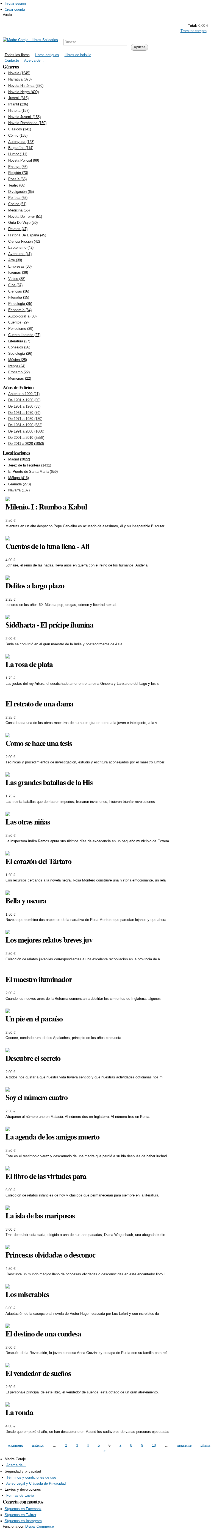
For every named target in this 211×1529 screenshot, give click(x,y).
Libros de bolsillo (78, 55)
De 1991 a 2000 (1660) (26, 431)
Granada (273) (19, 484)
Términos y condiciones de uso (31, 1477)
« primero (15, 1445)
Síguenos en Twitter (20, 1515)
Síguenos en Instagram (23, 1521)
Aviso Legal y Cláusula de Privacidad (36, 1483)
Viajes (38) (16, 279)
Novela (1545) (19, 73)
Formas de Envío (20, 1495)
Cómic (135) (17, 135)
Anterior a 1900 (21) (24, 394)
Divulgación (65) (21, 192)
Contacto (12, 60)
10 (154, 1445)
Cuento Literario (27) (24, 335)
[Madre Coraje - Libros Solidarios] (30, 40)
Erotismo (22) (19, 372)
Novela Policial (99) (23, 160)
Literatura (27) (19, 341)
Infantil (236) (18, 104)
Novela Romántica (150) (27, 123)
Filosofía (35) (18, 297)
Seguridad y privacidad (23, 1471)
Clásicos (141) (19, 129)
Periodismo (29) (20, 329)
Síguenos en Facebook (23, 1509)
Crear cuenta (15, 9)
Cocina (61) (17, 204)
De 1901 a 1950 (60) (24, 400)
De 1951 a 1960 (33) (24, 406)
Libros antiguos (47, 55)
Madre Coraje (15, 1459)
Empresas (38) (20, 266)
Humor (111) (17, 154)
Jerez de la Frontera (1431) (29, 465)
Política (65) (17, 198)
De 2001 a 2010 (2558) (26, 438)
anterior (38, 1445)
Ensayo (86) (17, 167)
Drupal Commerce (39, 1526)
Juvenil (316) (18, 98)
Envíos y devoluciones (23, 1489)
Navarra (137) (19, 490)
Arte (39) (15, 260)
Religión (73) (18, 173)
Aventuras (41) (20, 254)
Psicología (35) (20, 304)
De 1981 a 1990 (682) (25, 425)
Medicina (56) (19, 210)
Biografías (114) (20, 148)
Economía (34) (20, 310)
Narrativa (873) (20, 79)
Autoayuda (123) (21, 142)
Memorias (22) (19, 378)
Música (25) (17, 360)
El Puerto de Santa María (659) (33, 471)
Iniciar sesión (15, 3)
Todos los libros (17, 55)
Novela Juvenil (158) (24, 117)
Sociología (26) (20, 353)
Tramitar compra (194, 31)
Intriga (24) (16, 366)
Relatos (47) (17, 229)
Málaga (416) (18, 478)
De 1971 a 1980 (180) (25, 419)
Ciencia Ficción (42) (24, 241)
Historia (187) (18, 110)
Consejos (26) (19, 347)
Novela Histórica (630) (25, 86)
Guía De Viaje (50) (23, 223)
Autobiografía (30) (22, 316)
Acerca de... (34, 60)
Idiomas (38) (18, 272)
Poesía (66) (17, 179)
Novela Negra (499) (23, 92)
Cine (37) (15, 285)
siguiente (184, 1445)
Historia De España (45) (27, 235)
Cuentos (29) (18, 322)
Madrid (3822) (19, 459)
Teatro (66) (16, 185)
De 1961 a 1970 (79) (24, 413)
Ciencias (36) (18, 291)
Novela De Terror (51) (25, 216)
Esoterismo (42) (21, 247)
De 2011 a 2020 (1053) (26, 444)
